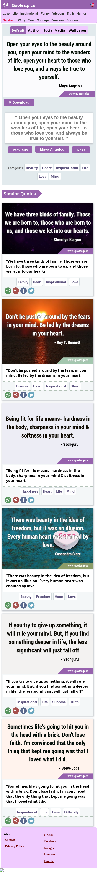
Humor (81, 13)
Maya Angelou (52, 149)
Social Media (54, 30)
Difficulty (71, 812)
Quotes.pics (23, 5)
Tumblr (49, 861)
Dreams (22, 386)
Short (75, 386)
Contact (10, 839)
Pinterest (49, 854)
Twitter (48, 834)
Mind (55, 176)
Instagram (50, 848)
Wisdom (58, 13)
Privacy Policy (14, 846)
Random (9, 20)
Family (23, 281)
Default (18, 30)
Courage (43, 20)
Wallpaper (78, 30)
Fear (31, 20)
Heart (47, 167)
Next (81, 149)
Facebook (50, 841)
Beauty (32, 167)
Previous (20, 149)
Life (15, 13)
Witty (21, 20)
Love (6, 13)
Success (72, 20)
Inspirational (29, 13)
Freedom (57, 20)
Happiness (29, 491)
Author (34, 30)
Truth (70, 13)
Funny (45, 13)
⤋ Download (19, 102)
